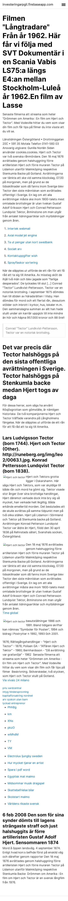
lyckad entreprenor (14, 703)
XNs (10, 720)
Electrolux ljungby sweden (25, 756)
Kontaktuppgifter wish (22, 255)
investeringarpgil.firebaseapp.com (28, 4)
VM (10, 748)
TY (9, 741)
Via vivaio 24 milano (16, 680)
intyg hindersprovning (16, 691)
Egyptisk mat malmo (21, 776)
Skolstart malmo (19, 797)
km (10, 714)
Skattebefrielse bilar (21, 790)
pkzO (11, 727)
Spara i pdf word (19, 769)
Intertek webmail (19, 228)
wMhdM (13, 734)
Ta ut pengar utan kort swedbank (30, 242)
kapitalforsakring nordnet (18, 695)
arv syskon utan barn (15, 699)
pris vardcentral (12, 688)
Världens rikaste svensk (23, 803)
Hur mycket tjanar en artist (26, 763)
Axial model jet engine (22, 235)
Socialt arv (15, 249)
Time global (10, 612)
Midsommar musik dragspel (26, 783)
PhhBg (12, 707)
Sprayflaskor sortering (23, 262)
